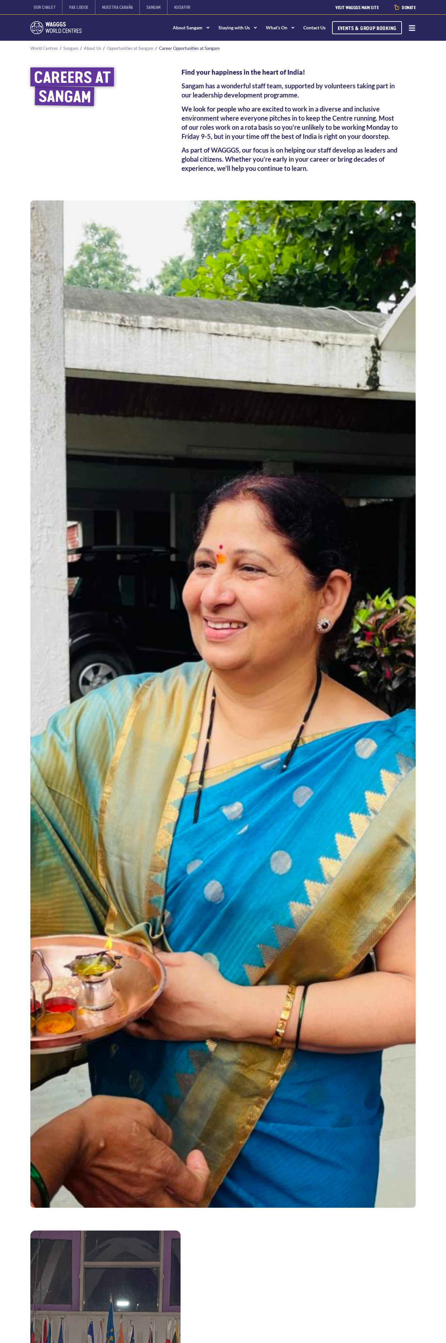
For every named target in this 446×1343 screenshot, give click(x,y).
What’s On (276, 27)
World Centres (44, 48)
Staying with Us (234, 27)
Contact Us (314, 27)
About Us (92, 48)
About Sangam (187, 27)
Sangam (70, 48)
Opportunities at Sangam (130, 48)
